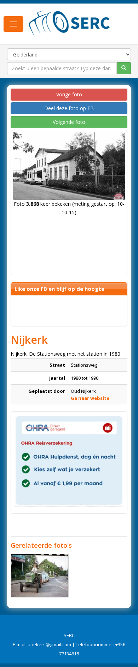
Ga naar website (90, 398)
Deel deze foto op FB (69, 108)
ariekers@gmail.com (49, 644)
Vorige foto (69, 94)
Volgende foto (69, 122)
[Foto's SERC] (69, 23)
